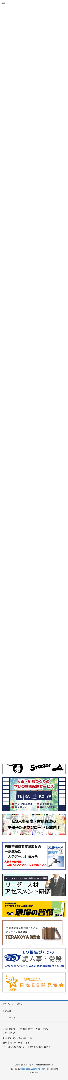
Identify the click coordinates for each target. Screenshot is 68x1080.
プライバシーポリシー (13, 1004)
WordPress (25, 1069)
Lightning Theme (39, 1069)
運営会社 (6, 1011)
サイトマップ (9, 1018)
